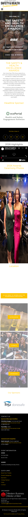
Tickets (14, 345)
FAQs (2, 482)
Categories (14, 317)
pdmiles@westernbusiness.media (10, 428)
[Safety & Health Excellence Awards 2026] (14, 218)
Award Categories (6, 475)
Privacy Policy (20, 514)
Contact (3, 484)
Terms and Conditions (10, 514)
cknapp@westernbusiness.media (10, 423)
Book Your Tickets (6, 473)
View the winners (14, 55)
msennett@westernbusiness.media (11, 442)
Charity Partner (5, 480)
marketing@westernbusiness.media (11, 503)
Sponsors (14, 373)
